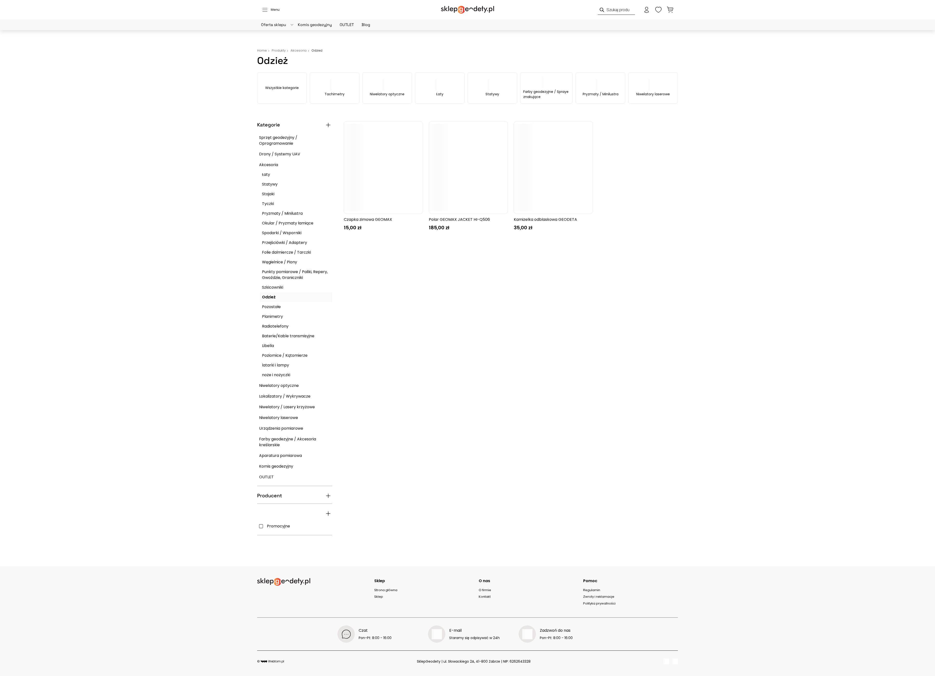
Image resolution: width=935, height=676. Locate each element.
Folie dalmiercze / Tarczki (286, 252)
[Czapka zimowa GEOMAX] (383, 167)
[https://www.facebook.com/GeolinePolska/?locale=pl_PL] (666, 661)
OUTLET (347, 24)
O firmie (485, 590)
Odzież (269, 297)
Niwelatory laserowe (653, 94)
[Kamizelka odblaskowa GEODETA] (553, 167)
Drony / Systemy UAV (279, 154)
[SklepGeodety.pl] (467, 10)
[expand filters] (328, 125)
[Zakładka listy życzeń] (658, 10)
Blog (366, 24)
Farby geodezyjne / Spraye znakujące (546, 94)
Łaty (439, 94)
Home (262, 50)
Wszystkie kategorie (282, 87)
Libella (268, 345)
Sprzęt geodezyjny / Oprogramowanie (278, 140)
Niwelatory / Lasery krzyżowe (287, 407)
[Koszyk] (670, 10)
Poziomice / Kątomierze (285, 355)
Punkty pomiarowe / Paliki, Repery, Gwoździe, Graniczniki (295, 274)
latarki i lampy (275, 365)
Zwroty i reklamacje (598, 596)
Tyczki (268, 203)
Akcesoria (268, 165)
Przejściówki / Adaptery (284, 242)
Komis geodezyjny (315, 24)
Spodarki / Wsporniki (281, 233)
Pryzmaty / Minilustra (600, 94)
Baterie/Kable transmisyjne (288, 336)
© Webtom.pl (270, 661)
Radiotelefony (275, 326)
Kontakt (485, 596)
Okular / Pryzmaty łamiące (287, 223)
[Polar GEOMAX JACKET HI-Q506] (468, 167)
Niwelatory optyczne (387, 94)
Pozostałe (271, 307)
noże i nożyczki (276, 375)
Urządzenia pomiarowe (281, 428)
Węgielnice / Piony (279, 262)
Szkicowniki (272, 287)
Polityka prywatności (599, 603)
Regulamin (591, 590)
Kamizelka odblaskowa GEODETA (545, 219)
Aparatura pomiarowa (280, 455)
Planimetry (272, 316)
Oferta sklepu (273, 24)
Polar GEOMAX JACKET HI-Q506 (459, 219)
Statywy (492, 94)
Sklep (378, 596)
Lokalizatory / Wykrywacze (284, 396)
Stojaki (268, 194)
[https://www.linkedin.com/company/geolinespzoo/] (675, 661)
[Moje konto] (647, 10)
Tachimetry (335, 94)
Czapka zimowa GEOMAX (368, 219)
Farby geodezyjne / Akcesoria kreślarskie (287, 442)
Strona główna (385, 590)
